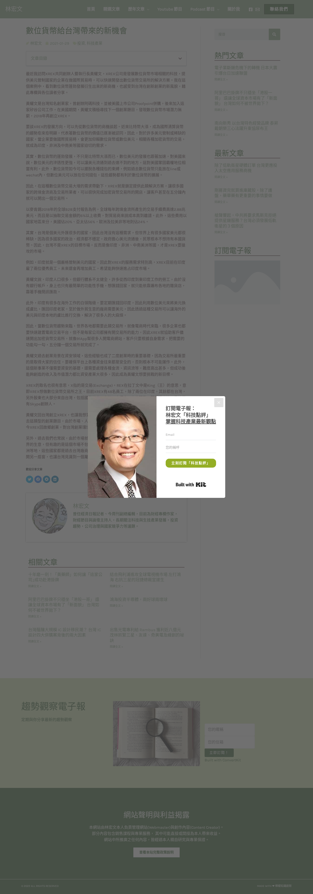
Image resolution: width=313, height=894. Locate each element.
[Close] (218, 402)
